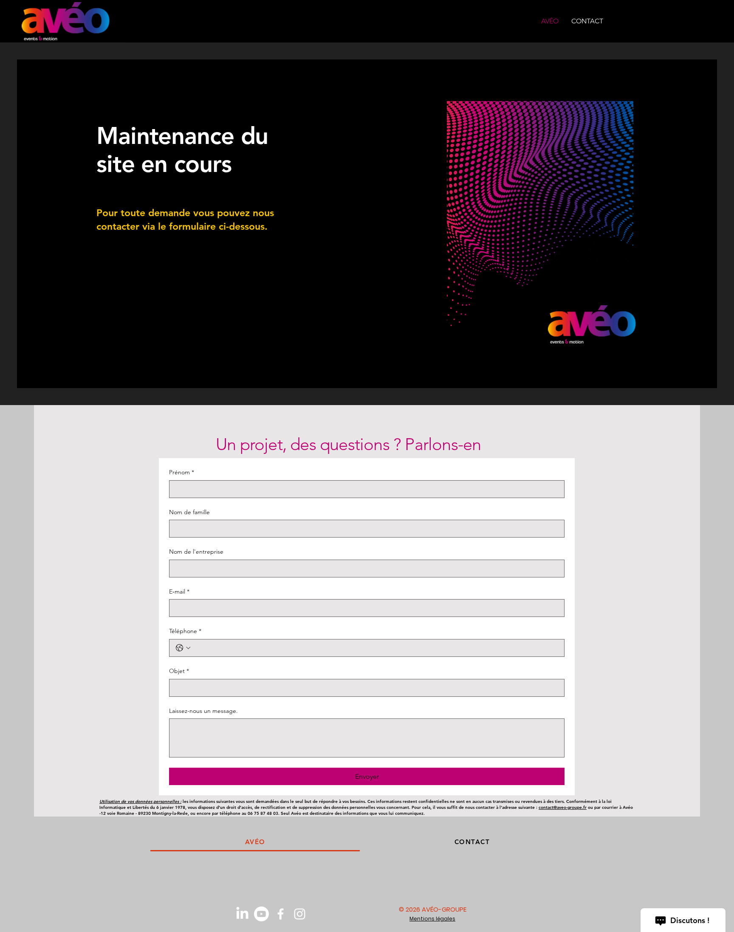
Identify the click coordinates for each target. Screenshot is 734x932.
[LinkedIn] (242, 914)
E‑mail (179, 591)
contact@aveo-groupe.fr (563, 807)
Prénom (181, 472)
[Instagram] (299, 914)
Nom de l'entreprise (196, 551)
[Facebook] (280, 914)
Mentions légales (432, 918)
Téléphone (185, 631)
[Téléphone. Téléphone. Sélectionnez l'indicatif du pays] (183, 648)
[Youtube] (261, 914)
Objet (179, 671)
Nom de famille (189, 512)
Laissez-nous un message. (203, 711)
